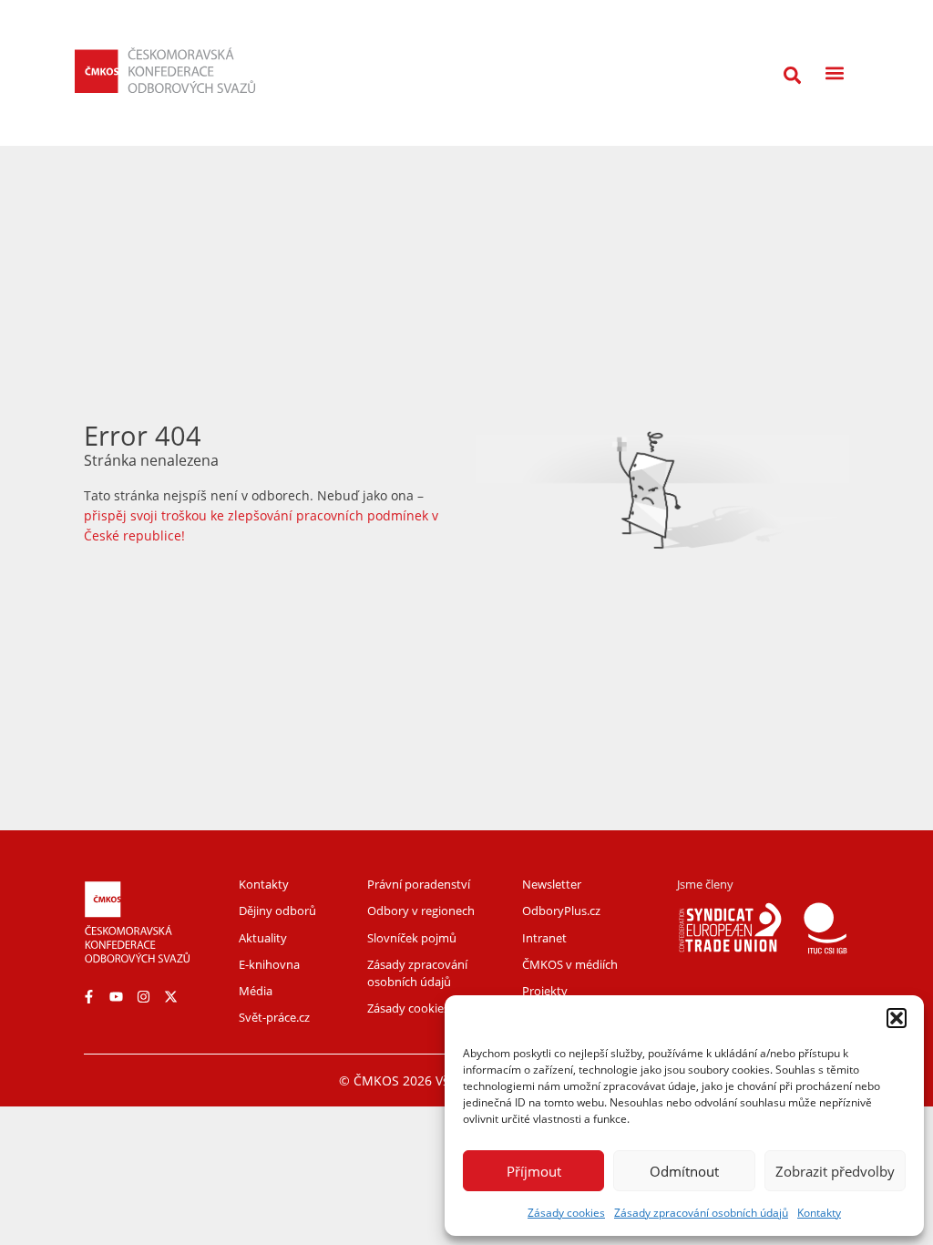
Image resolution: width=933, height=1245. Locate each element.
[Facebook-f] (88, 996)
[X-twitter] (170, 996)
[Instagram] (143, 996)
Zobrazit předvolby (835, 1171)
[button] (896, 1018)
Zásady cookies (566, 1212)
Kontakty (819, 1212)
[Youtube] (115, 996)
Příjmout (534, 1171)
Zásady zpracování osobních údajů (701, 1212)
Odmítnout (684, 1171)
